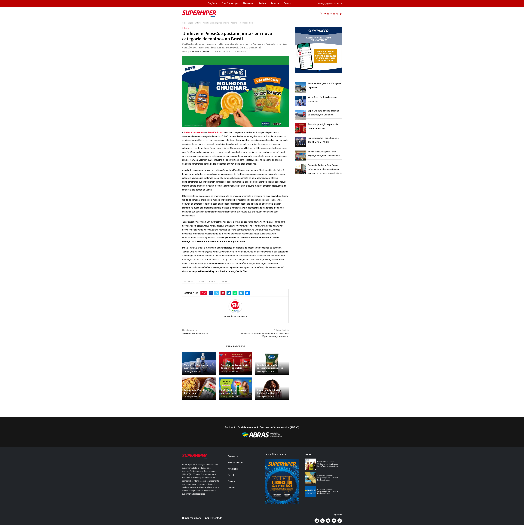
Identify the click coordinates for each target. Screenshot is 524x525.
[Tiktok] (341, 14)
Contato (287, 3)
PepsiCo (201, 282)
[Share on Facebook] (211, 293)
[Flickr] (328, 14)
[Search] (320, 14)
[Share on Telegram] (241, 293)
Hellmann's (188, 282)
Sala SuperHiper (230, 3)
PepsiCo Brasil (215, 132)
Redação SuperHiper (200, 51)
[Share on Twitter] (216, 293)
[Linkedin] (334, 14)
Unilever (224, 282)
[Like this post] (205, 293)
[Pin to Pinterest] (223, 293)
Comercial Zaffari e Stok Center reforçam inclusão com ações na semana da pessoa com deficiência (325, 169)
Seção (190, 23)
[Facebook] (331, 14)
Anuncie (275, 3)
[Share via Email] (247, 293)
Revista (262, 3)
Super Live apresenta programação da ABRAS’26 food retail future (327, 478)
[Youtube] (325, 14)
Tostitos (212, 282)
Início (184, 23)
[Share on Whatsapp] (235, 293)
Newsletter (248, 3)
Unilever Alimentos (194, 132)
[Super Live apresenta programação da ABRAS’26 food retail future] (310, 477)
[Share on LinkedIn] (229, 293)
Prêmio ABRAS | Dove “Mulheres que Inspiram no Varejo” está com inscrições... (328, 464)
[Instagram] (337, 14)
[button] (318, 50)
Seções (211, 3)
